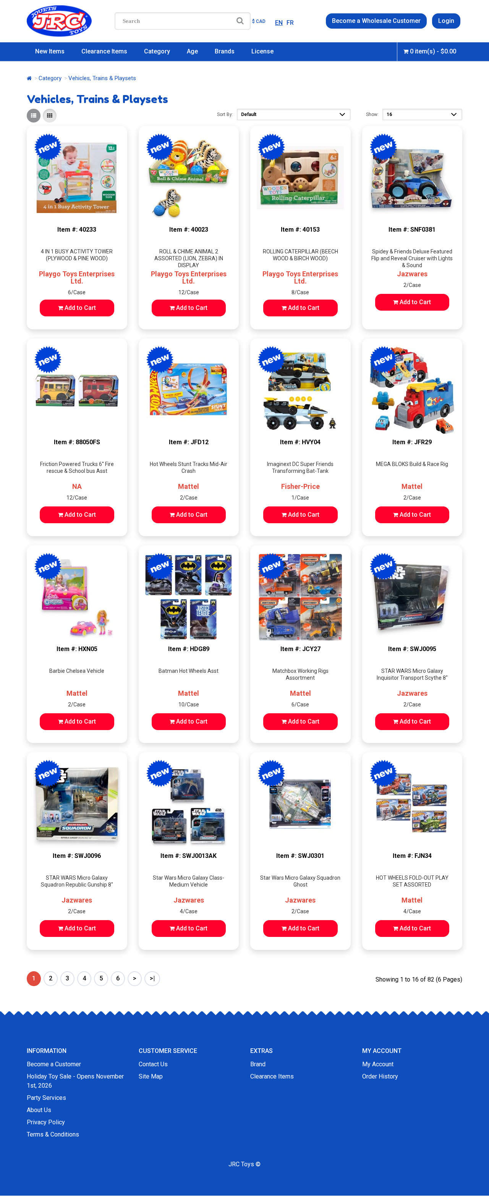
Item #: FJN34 (412, 855)
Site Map (151, 1076)
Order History (380, 1076)
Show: (372, 114)
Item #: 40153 (300, 229)
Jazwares (412, 274)
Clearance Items (104, 51)
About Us (39, 1110)
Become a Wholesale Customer (376, 20)
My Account (377, 1064)
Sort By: (225, 114)
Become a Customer (54, 1064)
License (262, 51)
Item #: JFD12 (189, 442)
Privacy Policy (46, 1122)
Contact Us (153, 1064)
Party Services (46, 1097)
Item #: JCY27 (300, 649)
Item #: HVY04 (300, 442)
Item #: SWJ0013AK (188, 855)
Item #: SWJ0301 (300, 855)
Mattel (188, 486)
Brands (225, 51)
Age (192, 51)
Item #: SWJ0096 (77, 855)
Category (157, 51)
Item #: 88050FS (77, 442)
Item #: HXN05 (77, 649)
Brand (258, 1064)
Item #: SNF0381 (412, 229)
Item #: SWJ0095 (412, 649)
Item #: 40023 (188, 229)
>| (152, 978)
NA (77, 486)
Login (446, 20)
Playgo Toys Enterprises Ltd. (77, 277)
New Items (50, 51)
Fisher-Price (300, 486)
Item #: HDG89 (188, 649)
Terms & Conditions (53, 1134)
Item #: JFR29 (412, 442)
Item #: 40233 (76, 229)
